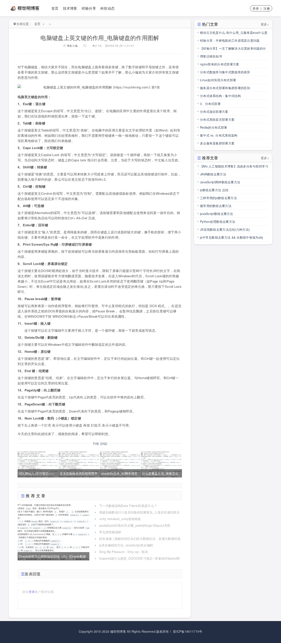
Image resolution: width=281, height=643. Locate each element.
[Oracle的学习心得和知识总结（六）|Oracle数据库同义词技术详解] (53, 531)
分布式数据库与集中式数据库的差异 (225, 72)
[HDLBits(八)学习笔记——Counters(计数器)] (38, 463)
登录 (255, 8)
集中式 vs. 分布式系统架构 (219, 135)
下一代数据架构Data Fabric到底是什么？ (128, 505)
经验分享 (89, 8)
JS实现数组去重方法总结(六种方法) (225, 229)
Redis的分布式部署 (213, 127)
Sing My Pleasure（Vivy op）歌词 (123, 551)
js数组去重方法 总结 (214, 190)
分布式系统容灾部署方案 (217, 119)
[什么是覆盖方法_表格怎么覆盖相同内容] (161, 463)
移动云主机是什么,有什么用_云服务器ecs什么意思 (233, 33)
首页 (55, 8)
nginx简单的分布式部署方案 (219, 64)
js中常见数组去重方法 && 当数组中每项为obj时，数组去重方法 (231, 238)
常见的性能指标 (110, 532)
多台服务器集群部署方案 (217, 143)
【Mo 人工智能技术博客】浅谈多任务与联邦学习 (234, 166)
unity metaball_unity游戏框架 (120, 519)
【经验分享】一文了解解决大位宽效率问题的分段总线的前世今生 (233, 49)
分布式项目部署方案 (214, 111)
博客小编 (71, 45)
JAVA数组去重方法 (213, 174)
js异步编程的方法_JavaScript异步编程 (126, 545)
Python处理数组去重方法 (217, 221)
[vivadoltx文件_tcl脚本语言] (120, 463)
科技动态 (107, 8)
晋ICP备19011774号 (187, 631)
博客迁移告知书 (211, 56)
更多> (265, 24)
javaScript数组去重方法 (216, 213)
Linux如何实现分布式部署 (218, 80)
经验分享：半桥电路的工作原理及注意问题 (230, 40)
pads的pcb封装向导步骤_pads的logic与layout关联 (134, 525)
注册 (266, 8)
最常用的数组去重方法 (215, 206)
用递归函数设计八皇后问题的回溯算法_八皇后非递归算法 (139, 512)
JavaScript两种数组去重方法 (220, 182)
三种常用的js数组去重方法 (218, 198)
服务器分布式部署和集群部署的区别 (225, 88)
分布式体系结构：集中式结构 (220, 96)
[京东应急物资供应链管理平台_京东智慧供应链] (79, 463)
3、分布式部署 (210, 103)
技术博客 (70, 8)
